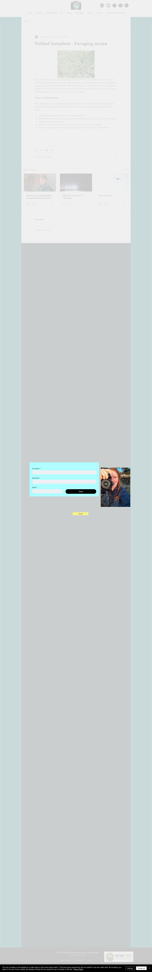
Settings (130, 968)
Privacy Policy (78, 969)
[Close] (149, 968)
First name (36, 482)
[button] (80, 513)
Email (34, 501)
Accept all (141, 968)
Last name (36, 491)
